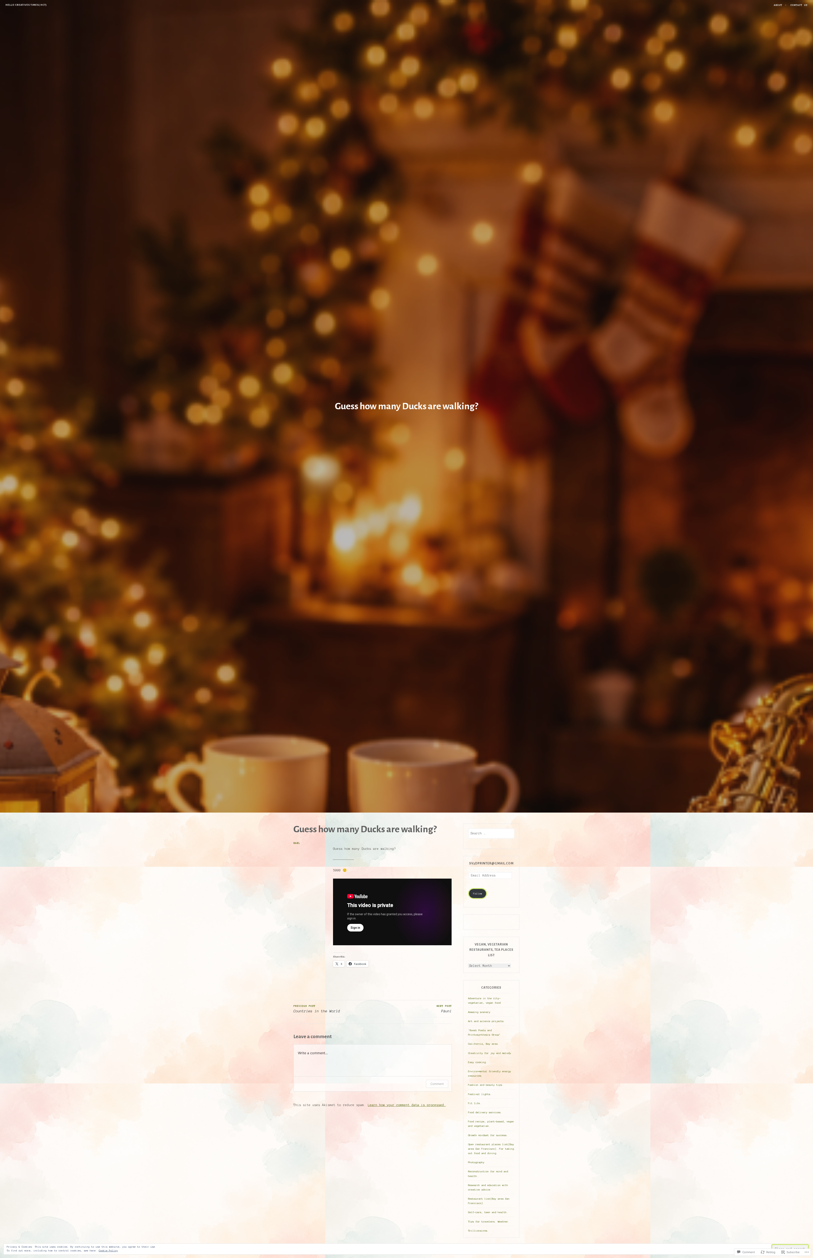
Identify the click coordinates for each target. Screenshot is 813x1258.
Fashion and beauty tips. (486, 1084)
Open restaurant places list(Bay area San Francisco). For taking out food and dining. (491, 1149)
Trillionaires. (478, 1230)
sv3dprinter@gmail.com (491, 863)
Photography (476, 1162)
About (778, 5)
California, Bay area (483, 1043)
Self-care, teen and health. (488, 1212)
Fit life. (474, 1103)
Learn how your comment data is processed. (407, 1105)
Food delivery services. (485, 1112)
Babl (296, 843)
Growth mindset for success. (488, 1135)
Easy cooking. (477, 1062)
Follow (477, 893)
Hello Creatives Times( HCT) (26, 4)
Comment (437, 1084)
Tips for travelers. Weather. (489, 1221)
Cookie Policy (108, 1250)
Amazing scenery (479, 1012)
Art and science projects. (486, 1021)
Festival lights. (480, 1094)
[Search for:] (491, 833)
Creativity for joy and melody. (490, 1053)
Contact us (799, 5)
